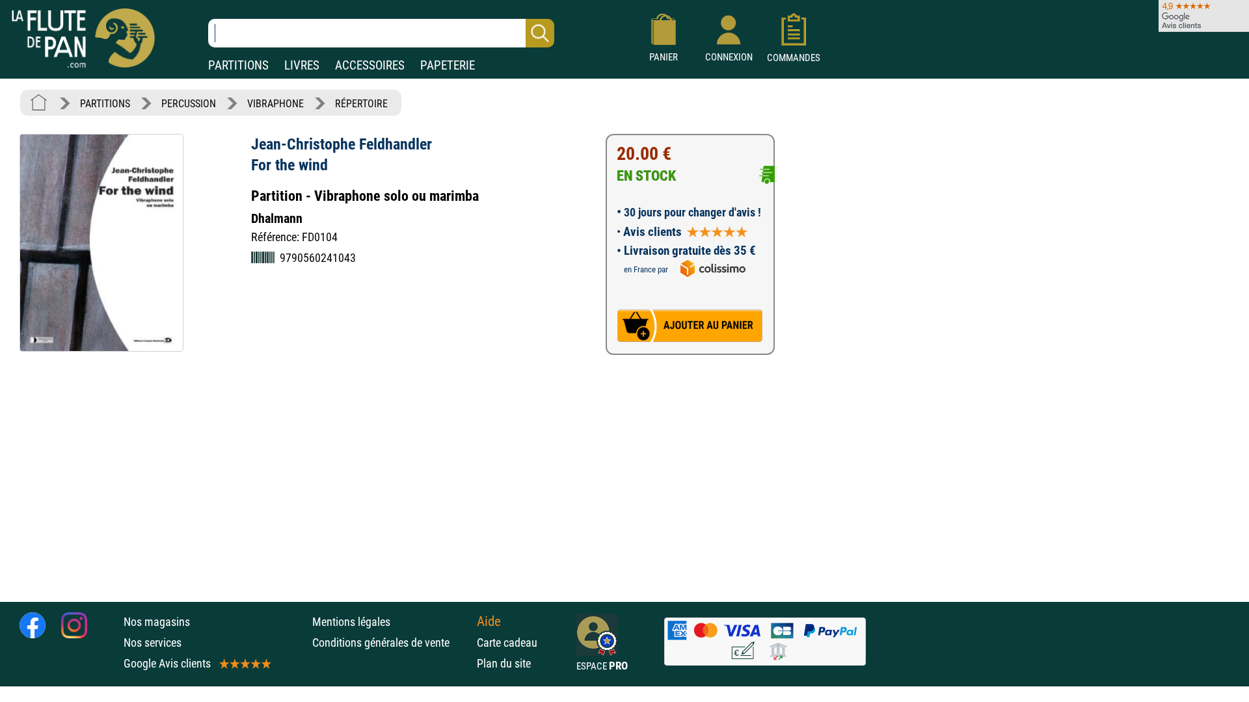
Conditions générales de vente (391, 642)
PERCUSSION (188, 104)
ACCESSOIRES (370, 65)
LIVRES (301, 65)
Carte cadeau (507, 642)
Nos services (152, 642)
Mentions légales (351, 622)
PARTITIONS (238, 65)
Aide (489, 621)
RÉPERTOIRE (361, 104)
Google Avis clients (167, 663)
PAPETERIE (447, 65)
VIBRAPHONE (275, 104)
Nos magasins (157, 622)
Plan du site (504, 663)
